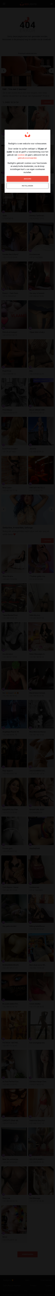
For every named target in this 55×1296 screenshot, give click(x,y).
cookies (21, 155)
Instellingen (27, 186)
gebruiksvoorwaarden (27, 158)
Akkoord (27, 179)
